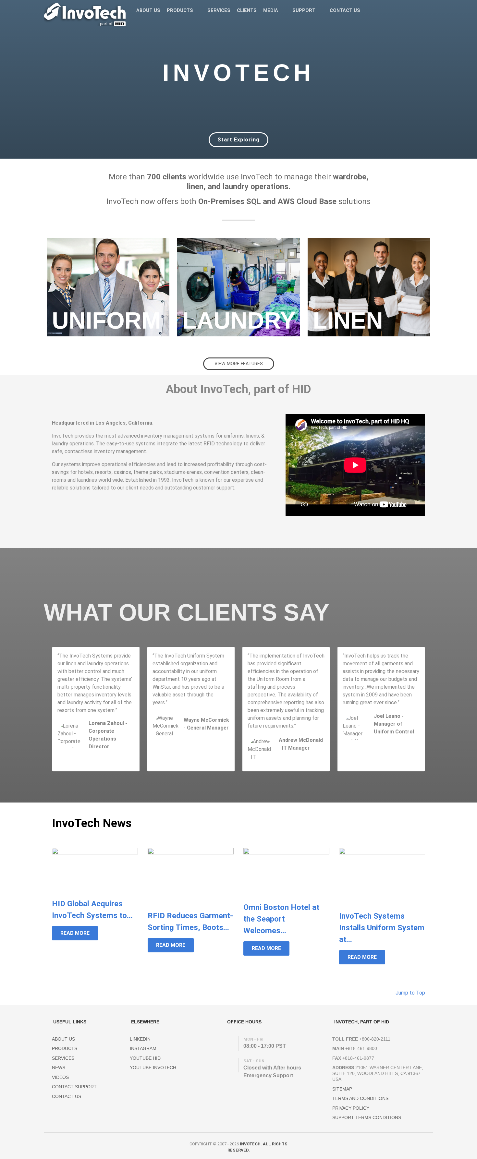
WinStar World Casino (203, 734)
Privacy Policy (350, 1108)
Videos (60, 1077)
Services (63, 1058)
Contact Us (66, 1096)
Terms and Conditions (360, 1098)
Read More (75, 933)
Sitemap (342, 1089)
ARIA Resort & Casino (393, 738)
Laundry (239, 320)
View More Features (238, 364)
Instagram (143, 1048)
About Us (63, 1039)
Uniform (106, 320)
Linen (348, 320)
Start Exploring (238, 140)
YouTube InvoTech (153, 1067)
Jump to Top (409, 993)
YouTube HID (145, 1058)
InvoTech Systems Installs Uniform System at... (381, 928)
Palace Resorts (102, 753)
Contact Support (74, 1086)
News (58, 1067)
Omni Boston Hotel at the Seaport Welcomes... (281, 919)
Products (64, 1048)
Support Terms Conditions (366, 1117)
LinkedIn (140, 1039)
